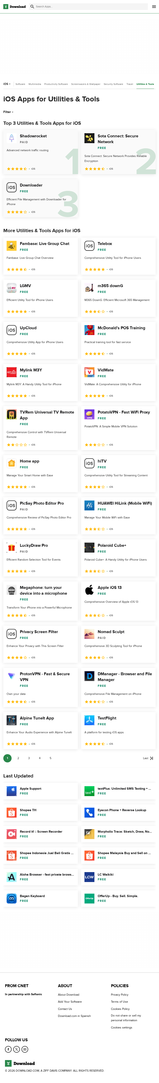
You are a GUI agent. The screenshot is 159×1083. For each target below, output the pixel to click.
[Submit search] (32, 6)
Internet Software (15, 84)
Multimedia (35, 84)
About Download (68, 994)
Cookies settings (121, 1027)
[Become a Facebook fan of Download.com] (8, 1049)
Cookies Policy (120, 1009)
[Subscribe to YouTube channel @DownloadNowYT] (25, 1049)
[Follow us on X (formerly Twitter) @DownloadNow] (16, 1049)
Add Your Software (70, 1001)
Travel (129, 84)
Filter (7, 112)
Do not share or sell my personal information (126, 1018)
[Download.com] (14, 6)
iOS (5, 84)
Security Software (113, 84)
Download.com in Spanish (74, 1016)
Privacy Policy (119, 994)
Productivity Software (56, 84)
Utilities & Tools (145, 84)
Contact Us (65, 1009)
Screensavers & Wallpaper (85, 84)
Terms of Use (119, 1001)
